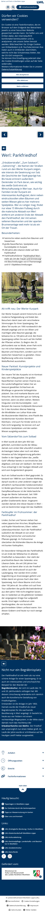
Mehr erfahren (22, 86)
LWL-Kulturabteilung (13, 837)
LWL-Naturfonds (11, 852)
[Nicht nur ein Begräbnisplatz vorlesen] (4, 663)
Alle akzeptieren (22, 74)
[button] (22, 287)
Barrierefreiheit (14, 901)
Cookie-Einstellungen (32, 901)
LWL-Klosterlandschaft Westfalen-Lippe (20, 833)
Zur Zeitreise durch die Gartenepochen (20, 808)
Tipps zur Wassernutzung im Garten (19, 812)
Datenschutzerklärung (12, 69)
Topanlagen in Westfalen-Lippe (17, 804)
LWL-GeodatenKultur (13, 848)
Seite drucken (16, 910)
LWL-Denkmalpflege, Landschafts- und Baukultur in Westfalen (23, 842)
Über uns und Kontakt (13, 816)
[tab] (22, 752)
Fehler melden (31, 910)
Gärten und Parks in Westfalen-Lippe (13, 1)
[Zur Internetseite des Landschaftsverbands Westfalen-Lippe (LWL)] (40, 2)
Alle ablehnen (22, 80)
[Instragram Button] (10, 856)
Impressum (34, 906)
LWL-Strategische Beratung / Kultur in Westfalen (24, 829)
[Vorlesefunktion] (4, 148)
